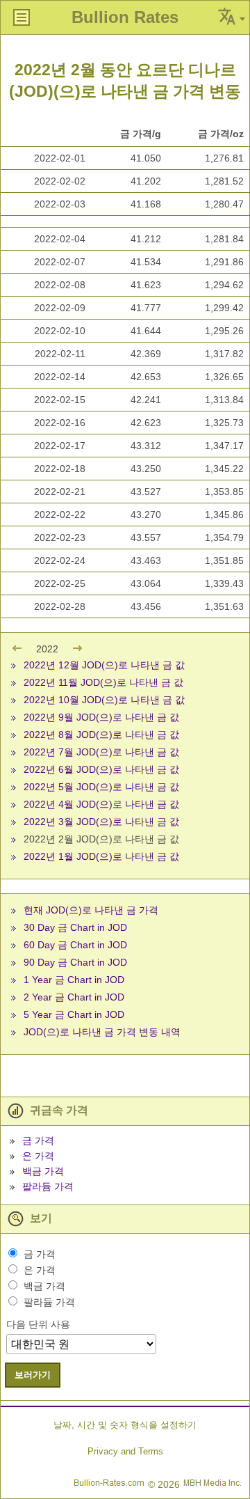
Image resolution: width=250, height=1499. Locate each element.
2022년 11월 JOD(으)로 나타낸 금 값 (103, 682)
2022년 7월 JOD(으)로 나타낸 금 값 (101, 752)
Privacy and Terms (125, 1451)
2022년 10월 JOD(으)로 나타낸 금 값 (104, 699)
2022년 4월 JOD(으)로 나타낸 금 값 (101, 804)
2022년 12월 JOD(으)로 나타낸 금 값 (104, 664)
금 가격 (38, 1140)
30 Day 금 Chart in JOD (75, 927)
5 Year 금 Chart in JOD (74, 1014)
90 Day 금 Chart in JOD (75, 962)
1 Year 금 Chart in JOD (74, 979)
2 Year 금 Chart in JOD (74, 997)
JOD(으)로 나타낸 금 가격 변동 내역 (102, 1031)
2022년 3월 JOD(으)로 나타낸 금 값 (101, 821)
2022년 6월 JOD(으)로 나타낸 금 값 (101, 769)
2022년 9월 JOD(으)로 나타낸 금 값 (101, 717)
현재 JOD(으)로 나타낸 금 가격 (91, 910)
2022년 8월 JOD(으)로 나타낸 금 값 (101, 734)
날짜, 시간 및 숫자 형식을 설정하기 (125, 1425)
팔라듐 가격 (48, 1186)
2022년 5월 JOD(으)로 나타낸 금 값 (101, 786)
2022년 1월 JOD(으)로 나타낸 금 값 (101, 856)
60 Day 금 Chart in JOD (75, 944)
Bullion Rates (125, 17)
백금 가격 (43, 1171)
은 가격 (38, 1155)
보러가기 (33, 1374)
